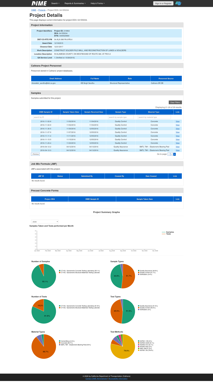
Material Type (153, 112)
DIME (33, 10)
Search (54, 3)
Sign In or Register (163, 3)
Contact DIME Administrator (96, 378)
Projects (41, 10)
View (177, 121)
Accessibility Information (118, 378)
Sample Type (120, 112)
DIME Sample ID (45, 112)
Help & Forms (97, 3)
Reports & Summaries (74, 3)
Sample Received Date (93, 112)
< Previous (35, 154)
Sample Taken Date (71, 112)
